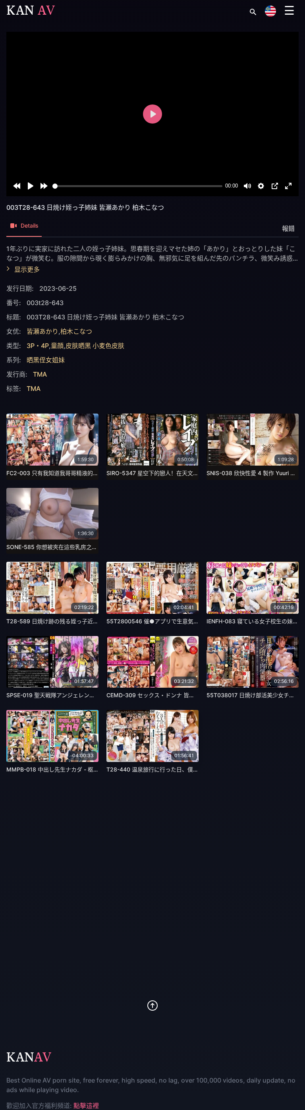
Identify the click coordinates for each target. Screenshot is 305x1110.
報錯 (288, 228)
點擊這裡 (86, 1106)
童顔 (57, 346)
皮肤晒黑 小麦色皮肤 (95, 346)
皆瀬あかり (42, 331)
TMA (40, 374)
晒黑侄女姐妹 (46, 360)
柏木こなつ (76, 331)
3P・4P (38, 346)
